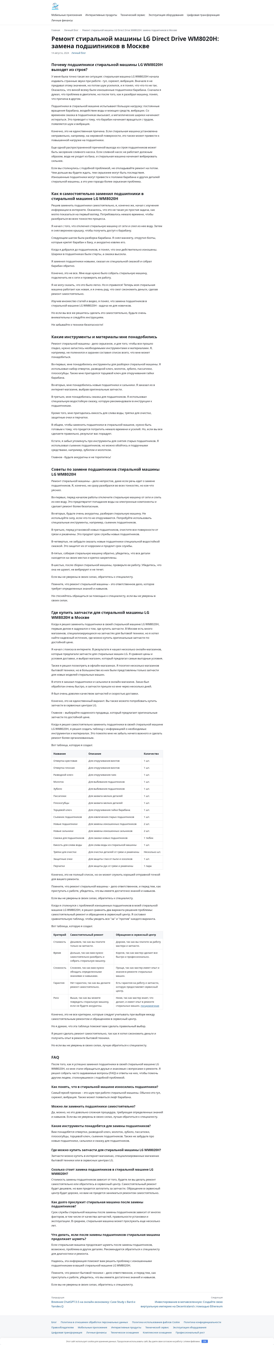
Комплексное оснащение (157, 1332)
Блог (54, 1322)
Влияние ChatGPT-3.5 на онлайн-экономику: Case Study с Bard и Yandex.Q (93, 1302)
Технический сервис (133, 15)
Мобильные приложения (66, 15)
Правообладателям (62, 1327)
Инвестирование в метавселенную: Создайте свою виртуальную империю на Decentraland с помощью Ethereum (182, 1302)
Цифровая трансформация (203, 15)
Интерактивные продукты (101, 15)
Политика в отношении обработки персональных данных (94, 1322)
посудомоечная (150, 1005)
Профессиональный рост (190, 1332)
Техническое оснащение (125, 1332)
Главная (55, 30)
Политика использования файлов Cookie (156, 1322)
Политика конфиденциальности (202, 1322)
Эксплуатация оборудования (166, 15)
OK (204, 1341)
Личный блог (71, 30)
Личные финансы (62, 20)
